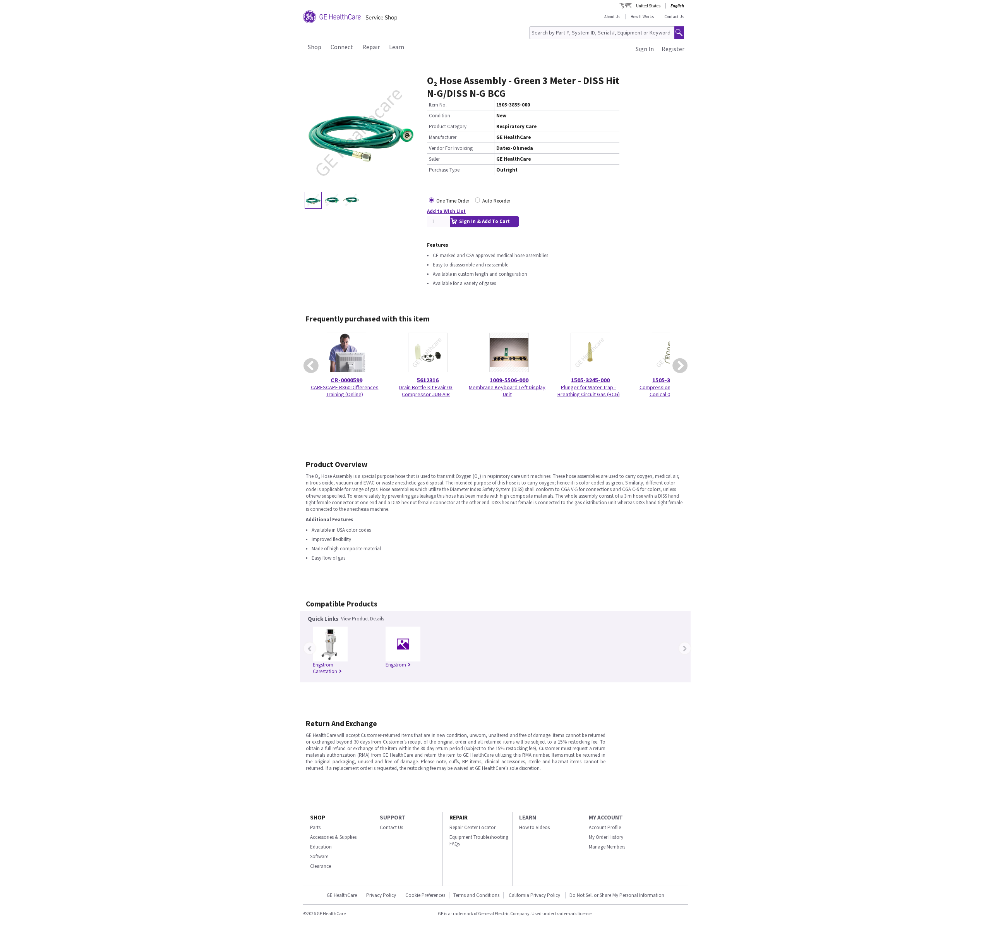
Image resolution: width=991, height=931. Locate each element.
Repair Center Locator (472, 827)
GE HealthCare (342, 895)
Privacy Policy (381, 895)
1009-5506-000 (509, 380)
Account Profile (605, 827)
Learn (396, 47)
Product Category (447, 126)
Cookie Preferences (425, 895)
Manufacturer (442, 137)
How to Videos (534, 827)
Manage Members (607, 846)
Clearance (320, 866)
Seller (434, 159)
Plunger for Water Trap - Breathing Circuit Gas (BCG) (588, 391)
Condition (439, 115)
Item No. (438, 104)
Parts (315, 827)
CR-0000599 (346, 380)
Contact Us (674, 16)
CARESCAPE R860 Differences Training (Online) (345, 391)
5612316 (428, 380)
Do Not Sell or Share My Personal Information (616, 895)
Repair (371, 47)
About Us (612, 16)
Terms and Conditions (476, 895)
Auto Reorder (496, 201)
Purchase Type (444, 170)
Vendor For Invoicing (451, 148)
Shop (314, 47)
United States (648, 6)
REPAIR (458, 817)
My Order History (606, 837)
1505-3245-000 (590, 380)
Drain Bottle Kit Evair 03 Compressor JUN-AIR (426, 391)
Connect (342, 47)
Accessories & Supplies (333, 837)
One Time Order (452, 201)
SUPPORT (393, 817)
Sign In (645, 49)
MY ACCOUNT (606, 817)
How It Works (642, 16)
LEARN (527, 817)
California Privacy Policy (535, 895)
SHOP (317, 817)
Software (319, 856)
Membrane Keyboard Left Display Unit (507, 391)
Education (321, 846)
